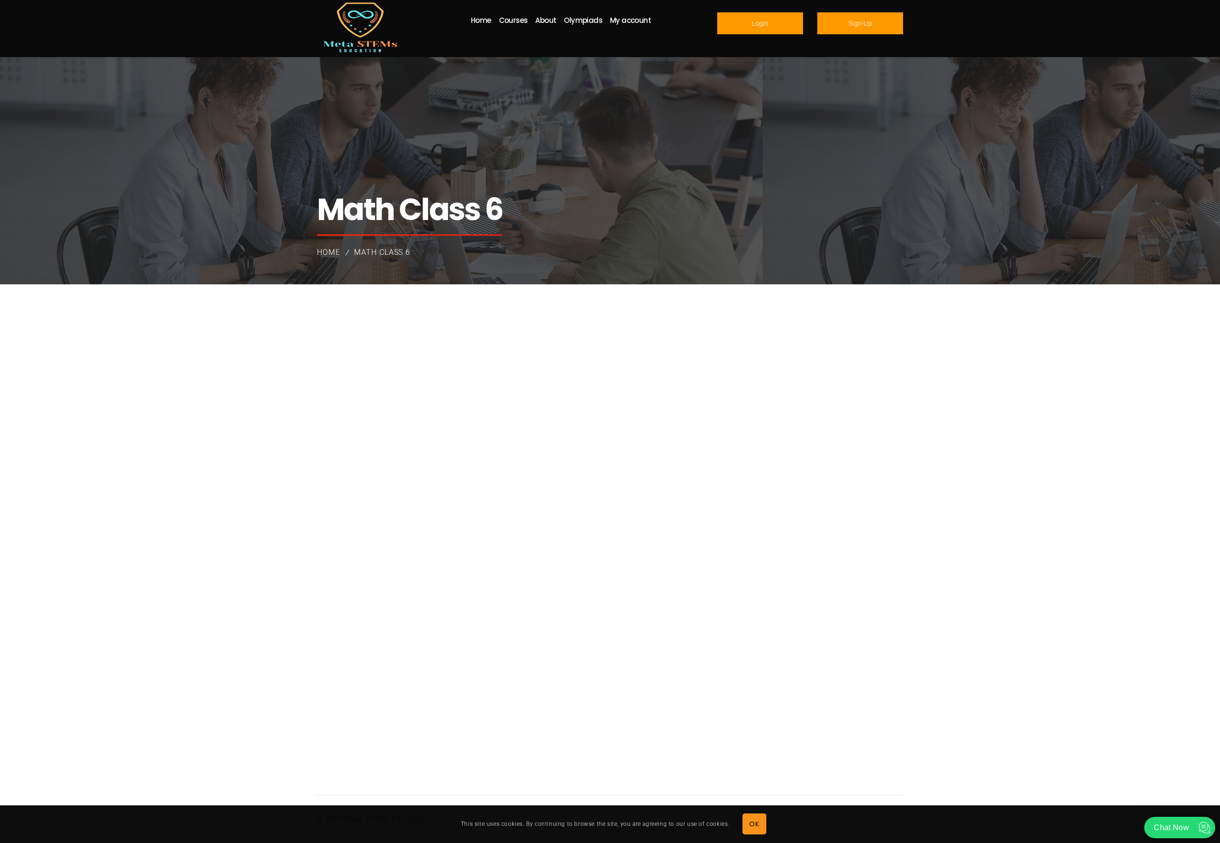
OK (754, 824)
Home (328, 252)
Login (760, 23)
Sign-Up (860, 23)
